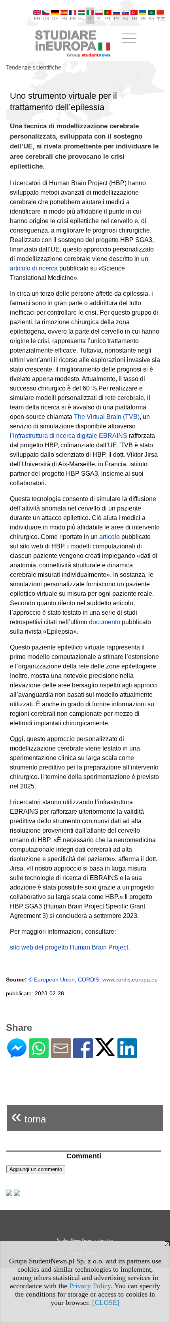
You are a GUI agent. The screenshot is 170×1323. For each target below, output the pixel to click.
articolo (109, 536)
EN (37, 18)
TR (134, 18)
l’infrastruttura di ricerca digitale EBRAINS (68, 435)
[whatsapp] (39, 1054)
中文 (161, 18)
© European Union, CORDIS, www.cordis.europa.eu (93, 979)
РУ (116, 18)
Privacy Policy (90, 1286)
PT (108, 18)
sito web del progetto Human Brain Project (69, 947)
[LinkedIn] (127, 1054)
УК (142, 18)
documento (104, 622)
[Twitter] (105, 1052)
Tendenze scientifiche (33, 67)
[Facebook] (83, 1054)
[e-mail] (61, 1054)
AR (152, 18)
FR (73, 18)
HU (81, 18)
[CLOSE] (105, 1302)
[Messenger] (16, 1054)
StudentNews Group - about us (85, 1240)
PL (99, 18)
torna (28, 1115)
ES (64, 18)
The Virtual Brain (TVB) (107, 416)
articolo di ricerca (34, 268)
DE (55, 18)
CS (46, 18)
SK (125, 18)
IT (90, 18)
